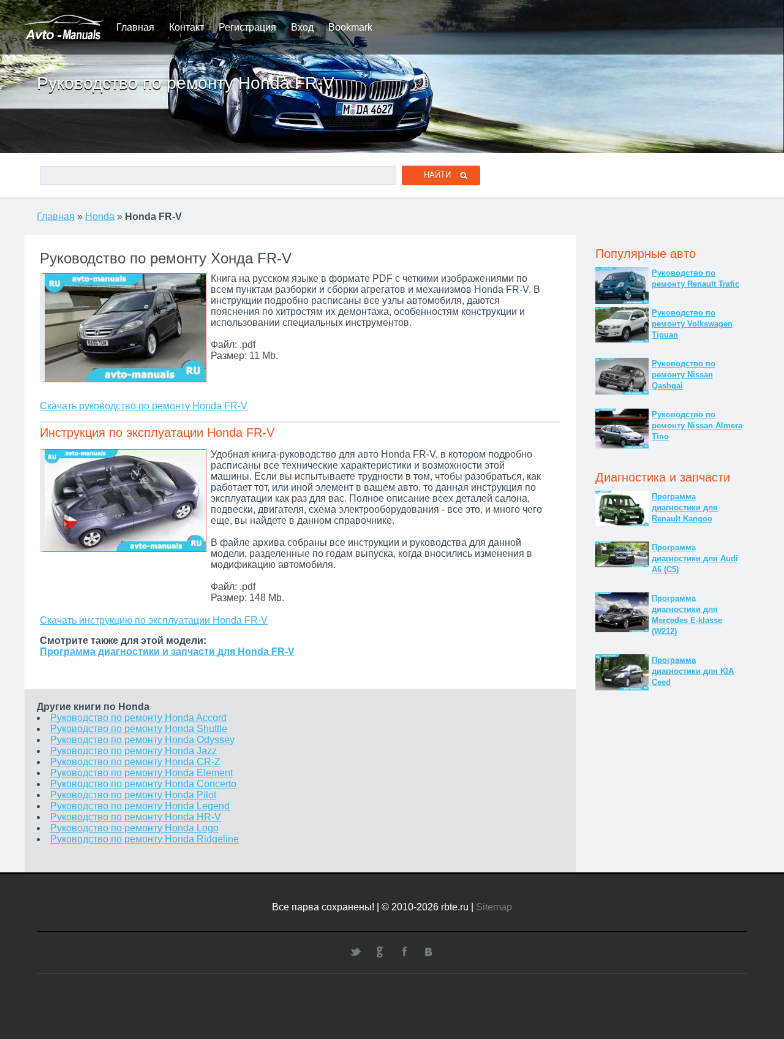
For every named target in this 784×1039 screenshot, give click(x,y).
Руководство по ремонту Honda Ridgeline (144, 839)
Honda (100, 216)
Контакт (186, 27)
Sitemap (494, 907)
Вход (302, 27)
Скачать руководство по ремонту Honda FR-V (143, 406)
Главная (135, 27)
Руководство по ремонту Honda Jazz (133, 751)
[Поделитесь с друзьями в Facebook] (404, 951)
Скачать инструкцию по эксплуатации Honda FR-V (154, 620)
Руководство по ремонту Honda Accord (138, 717)
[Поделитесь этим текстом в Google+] (379, 951)
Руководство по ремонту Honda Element (141, 773)
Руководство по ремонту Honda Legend (140, 806)
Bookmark (350, 27)
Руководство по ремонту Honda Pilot (133, 795)
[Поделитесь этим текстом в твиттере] (355, 951)
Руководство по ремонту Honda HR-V (135, 817)
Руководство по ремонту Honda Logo (134, 828)
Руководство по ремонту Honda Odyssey (142, 740)
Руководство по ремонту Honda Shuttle (138, 729)
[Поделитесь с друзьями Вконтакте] (428, 951)
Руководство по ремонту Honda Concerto (143, 784)
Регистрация (247, 27)
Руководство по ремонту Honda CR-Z (135, 762)
